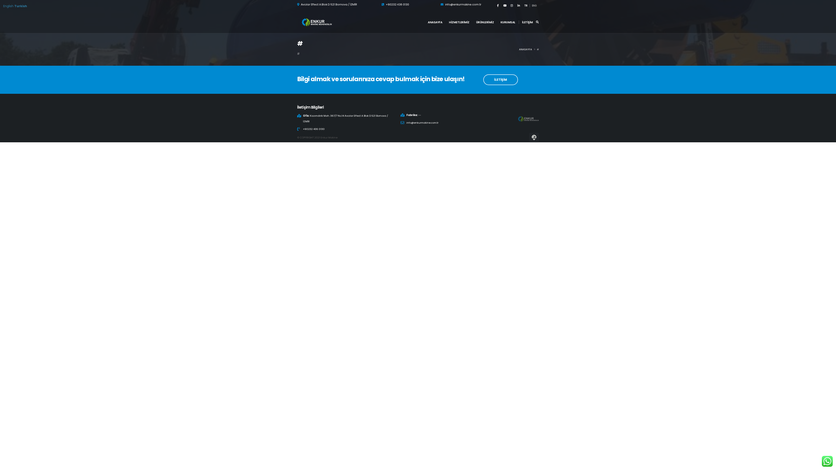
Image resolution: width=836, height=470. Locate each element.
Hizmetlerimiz (459, 22)
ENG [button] (534, 5)
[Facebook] (498, 6)
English (8, 6)
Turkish (20, 6)
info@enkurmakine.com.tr (463, 4)
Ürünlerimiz (485, 22)
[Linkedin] (519, 6)
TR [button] (526, 5)
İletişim (527, 22)
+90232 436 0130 (397, 4)
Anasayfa (435, 22)
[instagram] (512, 6)
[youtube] (505, 6)
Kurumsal (508, 22)
